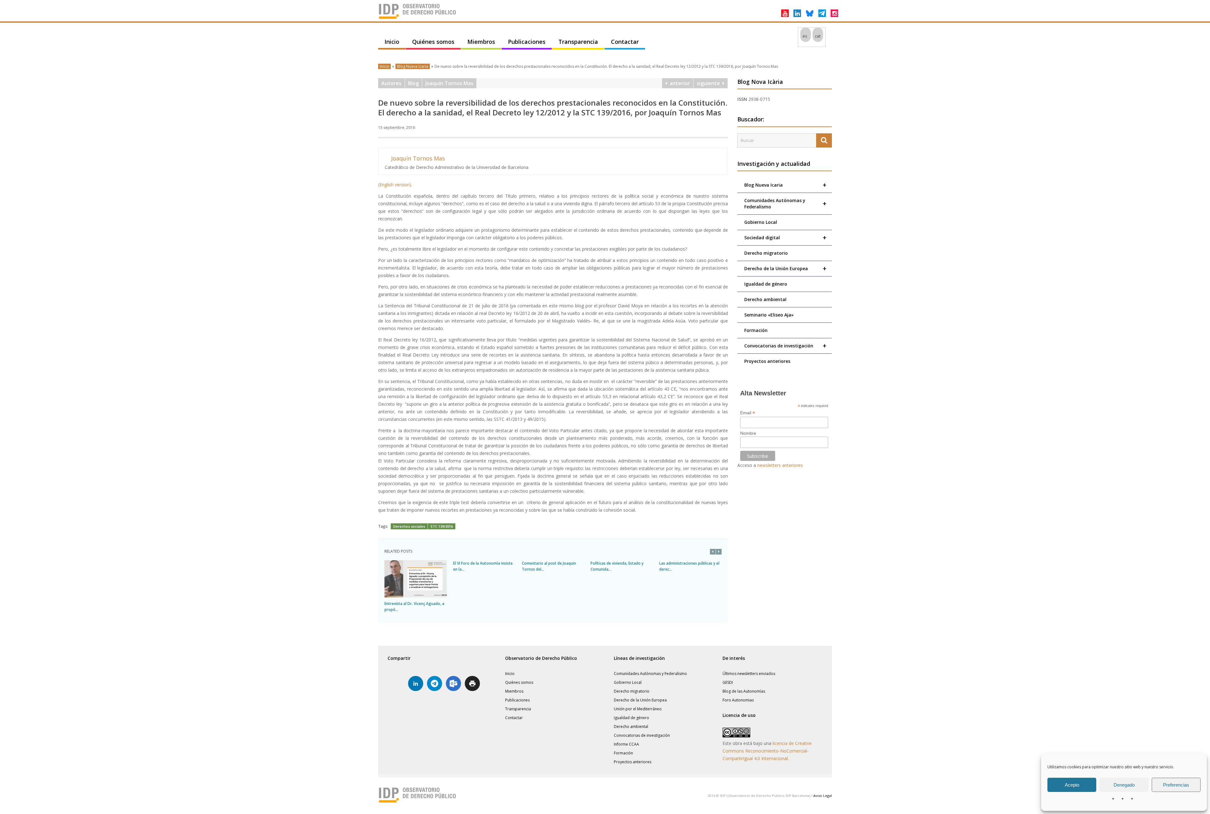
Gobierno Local (760, 222)
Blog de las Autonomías (744, 691)
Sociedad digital (785, 237)
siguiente (710, 83)
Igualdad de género (765, 284)
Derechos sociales (409, 526)
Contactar (625, 41)
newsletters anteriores (780, 465)
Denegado (1124, 785)
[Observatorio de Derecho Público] (417, 18)
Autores (391, 83)
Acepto (1072, 785)
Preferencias (1176, 785)
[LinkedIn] (797, 13)
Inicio (391, 41)
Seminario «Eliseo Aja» (769, 315)
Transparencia (578, 41)
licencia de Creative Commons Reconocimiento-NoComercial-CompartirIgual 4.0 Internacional (767, 750)
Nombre (748, 433)
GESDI (728, 682)
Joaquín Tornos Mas (449, 83)
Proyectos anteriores (767, 361)
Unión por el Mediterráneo (638, 709)
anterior (678, 83)
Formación (756, 330)
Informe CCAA (626, 744)
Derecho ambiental (765, 299)
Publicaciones (526, 41)
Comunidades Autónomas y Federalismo (785, 203)
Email (747, 413)
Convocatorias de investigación (785, 345)
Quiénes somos (433, 41)
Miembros (481, 41)
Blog (413, 83)
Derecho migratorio (766, 253)
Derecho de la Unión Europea (785, 268)
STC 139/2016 (441, 526)
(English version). (395, 185)
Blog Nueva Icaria (412, 66)
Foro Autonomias (738, 700)
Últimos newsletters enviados (749, 673)
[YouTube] (785, 13)
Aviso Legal (822, 795)
